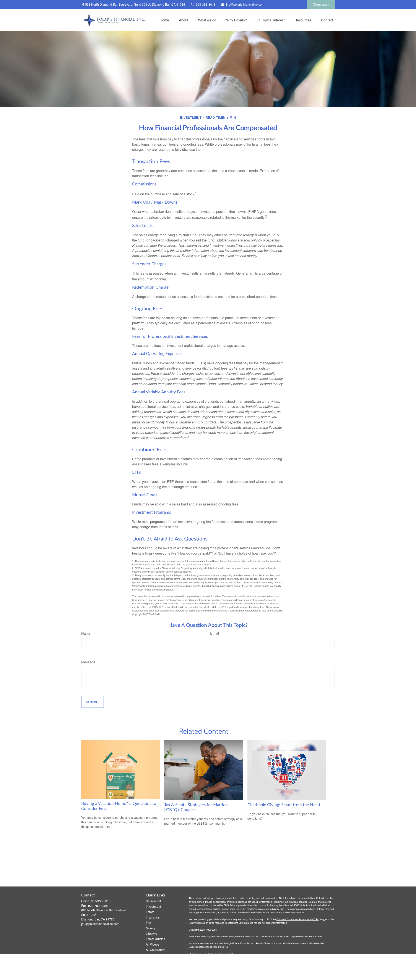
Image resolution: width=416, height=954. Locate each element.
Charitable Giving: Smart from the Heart (283, 805)
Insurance (152, 917)
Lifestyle (151, 933)
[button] (164, 19)
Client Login (321, 4)
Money (150, 928)
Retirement (153, 901)
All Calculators (155, 950)
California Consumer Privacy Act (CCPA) (297, 919)
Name (86, 633)
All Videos (152, 944)
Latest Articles (155, 939)
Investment (153, 906)
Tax (148, 922)
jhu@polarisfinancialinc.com (245, 4)
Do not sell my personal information (268, 922)
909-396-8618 (205, 4)
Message (88, 662)
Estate (150, 912)
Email (214, 633)
